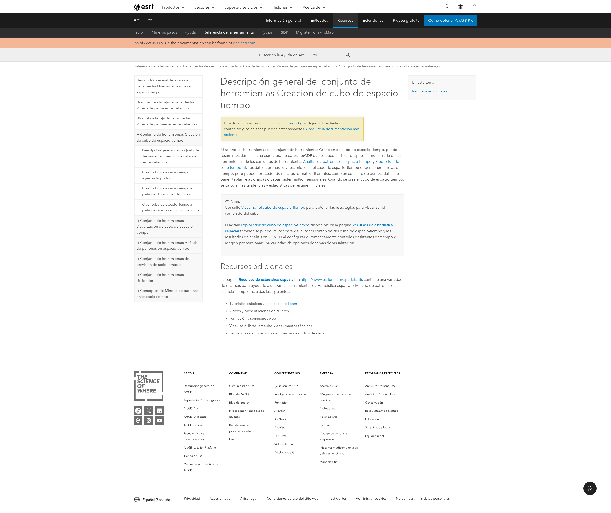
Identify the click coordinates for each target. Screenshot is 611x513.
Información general (283, 20)
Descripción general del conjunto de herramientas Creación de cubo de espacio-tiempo (170, 156)
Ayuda (190, 32)
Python (267, 32)
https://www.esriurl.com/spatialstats (332, 279)
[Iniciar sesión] (474, 6)
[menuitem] (202, 389)
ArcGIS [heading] (189, 373)
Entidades (319, 20)
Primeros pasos (164, 32)
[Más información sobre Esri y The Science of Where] (148, 387)
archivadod (289, 123)
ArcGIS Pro (143, 20)
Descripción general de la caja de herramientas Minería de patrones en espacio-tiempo (165, 86)
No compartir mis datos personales (423, 499)
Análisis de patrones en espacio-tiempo (337, 161)
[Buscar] (447, 6)
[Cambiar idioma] (460, 6)
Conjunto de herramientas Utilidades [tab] (160, 278)
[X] (148, 410)
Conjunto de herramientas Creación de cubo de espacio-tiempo (391, 66)
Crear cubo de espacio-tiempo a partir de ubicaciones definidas (167, 191)
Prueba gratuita (406, 20)
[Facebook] (138, 410)
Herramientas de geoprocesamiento (210, 66)
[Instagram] (148, 420)
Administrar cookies (371, 499)
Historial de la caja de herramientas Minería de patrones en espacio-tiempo (167, 121)
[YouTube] (159, 420)
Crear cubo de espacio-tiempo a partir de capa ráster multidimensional (171, 208)
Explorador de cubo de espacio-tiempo (275, 225)
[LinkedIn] (159, 410)
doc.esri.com (244, 43)
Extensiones (373, 20)
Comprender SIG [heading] (287, 373)
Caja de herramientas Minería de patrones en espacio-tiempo (290, 66)
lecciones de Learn (281, 303)
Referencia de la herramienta (229, 32)
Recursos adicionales (429, 91)
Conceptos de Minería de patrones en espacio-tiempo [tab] (168, 294)
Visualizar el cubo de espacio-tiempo (273, 207)
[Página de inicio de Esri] (144, 7)
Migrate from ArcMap (315, 32)
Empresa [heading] (326, 373)
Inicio (138, 32)
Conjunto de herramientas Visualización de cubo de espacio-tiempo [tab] (165, 227)
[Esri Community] (138, 420)
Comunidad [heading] (238, 373)
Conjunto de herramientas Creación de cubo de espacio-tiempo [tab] (168, 137)
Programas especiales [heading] (382, 373)
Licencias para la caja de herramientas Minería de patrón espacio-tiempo (165, 105)
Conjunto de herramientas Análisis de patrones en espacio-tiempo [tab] (167, 245)
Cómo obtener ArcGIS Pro (451, 20)
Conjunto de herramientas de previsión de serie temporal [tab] (163, 261)
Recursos (345, 20)
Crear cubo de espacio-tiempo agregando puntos (165, 175)
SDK (284, 32)
